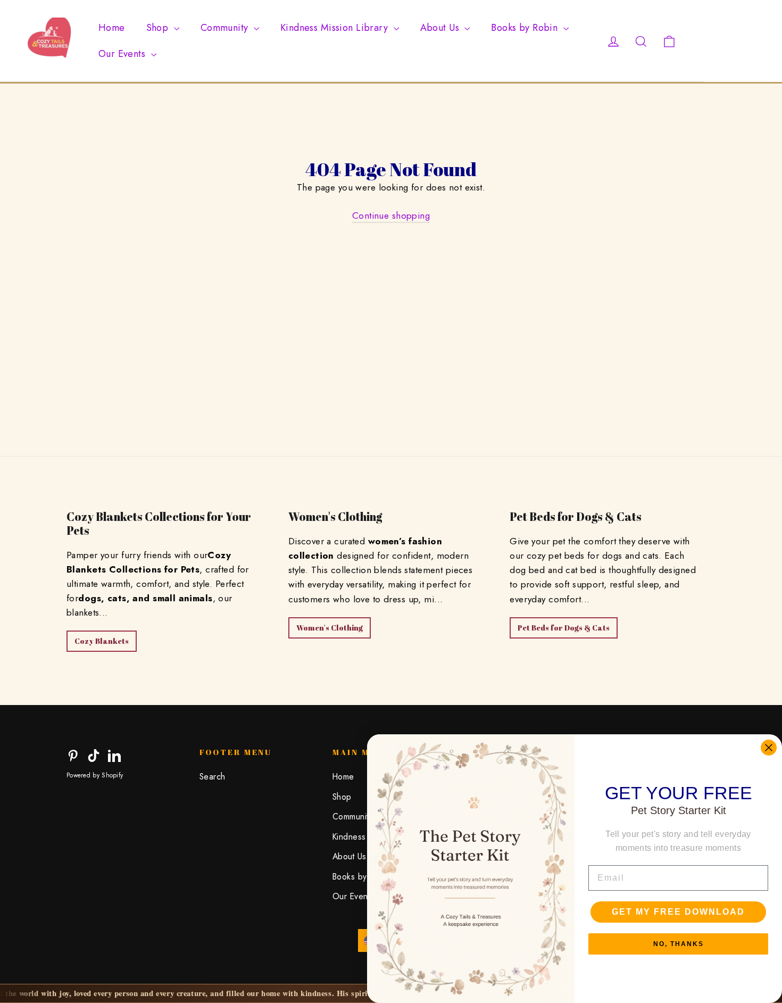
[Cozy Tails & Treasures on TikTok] (93, 755)
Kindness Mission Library (335, 28)
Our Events (123, 54)
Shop (158, 28)
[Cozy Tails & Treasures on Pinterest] (72, 755)
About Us (441, 28)
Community (226, 28)
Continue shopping (391, 215)
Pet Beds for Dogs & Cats (564, 628)
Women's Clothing (329, 628)
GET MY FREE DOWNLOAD (678, 911)
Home (111, 28)
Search (212, 776)
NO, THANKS (678, 944)
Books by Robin (525, 28)
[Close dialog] (769, 748)
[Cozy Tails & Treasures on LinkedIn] (114, 755)
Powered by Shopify (94, 775)
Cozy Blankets (101, 641)
